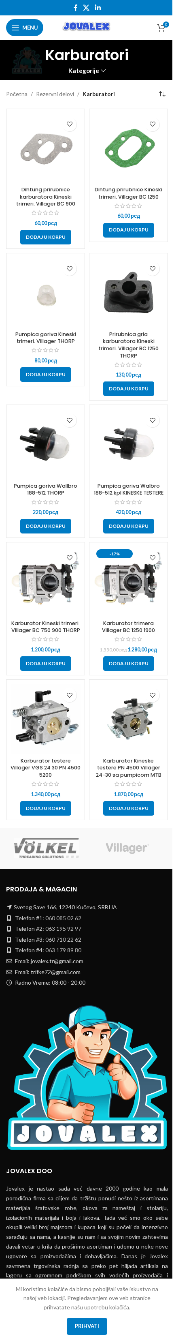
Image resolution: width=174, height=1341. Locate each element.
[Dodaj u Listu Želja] (69, 124)
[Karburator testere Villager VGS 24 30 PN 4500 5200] (46, 719)
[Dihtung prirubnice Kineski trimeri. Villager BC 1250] (128, 148)
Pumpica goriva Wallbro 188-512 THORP (45, 489)
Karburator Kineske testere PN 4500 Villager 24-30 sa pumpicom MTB (128, 767)
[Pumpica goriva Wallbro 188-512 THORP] (46, 444)
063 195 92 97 (63, 928)
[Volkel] (46, 848)
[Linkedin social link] (97, 8)
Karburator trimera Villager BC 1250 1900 (128, 627)
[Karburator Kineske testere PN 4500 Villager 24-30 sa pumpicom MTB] (128, 719)
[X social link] (86, 8)
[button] (45, 237)
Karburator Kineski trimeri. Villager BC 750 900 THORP (45, 627)
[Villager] (127, 848)
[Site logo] (86, 27)
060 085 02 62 (63, 918)
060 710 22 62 (63, 939)
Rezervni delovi (55, 93)
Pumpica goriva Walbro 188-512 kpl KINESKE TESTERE (128, 489)
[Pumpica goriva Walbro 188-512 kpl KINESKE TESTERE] (128, 444)
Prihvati (87, 1326)
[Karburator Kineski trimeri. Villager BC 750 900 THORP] (46, 581)
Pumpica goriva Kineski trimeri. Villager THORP (45, 338)
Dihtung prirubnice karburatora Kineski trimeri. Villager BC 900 (45, 196)
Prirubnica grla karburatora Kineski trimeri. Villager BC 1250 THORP (128, 345)
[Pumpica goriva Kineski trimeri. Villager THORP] (46, 292)
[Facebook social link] (76, 8)
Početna (17, 93)
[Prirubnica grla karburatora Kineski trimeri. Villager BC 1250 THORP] (128, 292)
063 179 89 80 (63, 950)
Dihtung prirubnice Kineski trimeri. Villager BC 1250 (128, 193)
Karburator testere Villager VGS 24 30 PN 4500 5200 (46, 767)
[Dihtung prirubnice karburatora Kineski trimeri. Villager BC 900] (46, 148)
